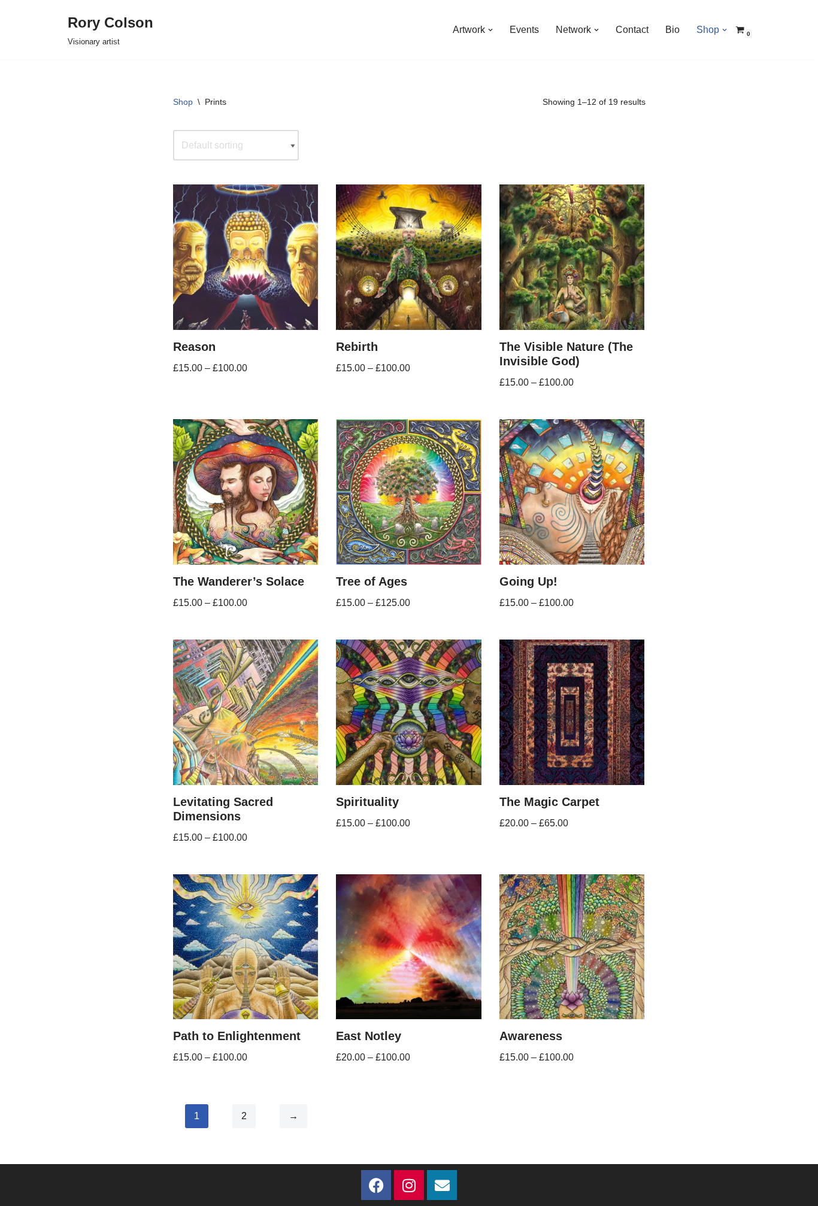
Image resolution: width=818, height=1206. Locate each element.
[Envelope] (442, 1185)
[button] (490, 30)
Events (524, 30)
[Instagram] (409, 1185)
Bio (672, 30)
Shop (183, 102)
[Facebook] (376, 1185)
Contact (632, 30)
